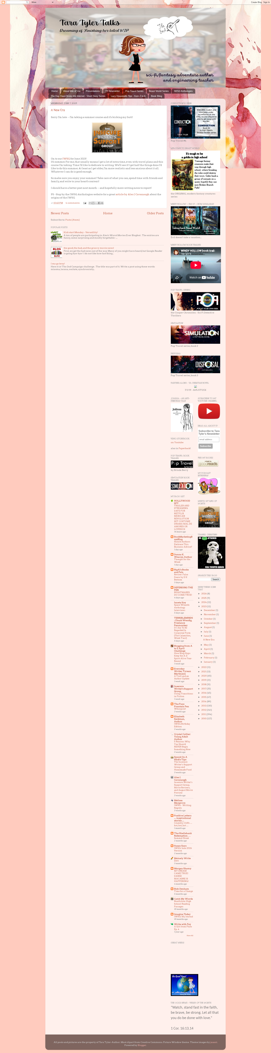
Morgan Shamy (182, 868)
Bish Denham (181, 889)
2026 (204, 593)
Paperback (184, 448)
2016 (204, 693)
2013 (204, 705)
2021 (204, 671)
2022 (204, 667)
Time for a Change (183, 891)
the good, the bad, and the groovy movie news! (89, 248)
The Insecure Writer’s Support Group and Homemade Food (183, 766)
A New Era (58, 110)
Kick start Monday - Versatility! (81, 232)
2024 (204, 602)
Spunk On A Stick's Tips (180, 758)
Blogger (142, 1045)
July (206, 631)
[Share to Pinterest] (102, 203)
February (209, 657)
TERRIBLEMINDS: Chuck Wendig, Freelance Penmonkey (183, 622)
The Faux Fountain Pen (181, 705)
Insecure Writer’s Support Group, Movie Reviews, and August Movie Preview (183, 787)
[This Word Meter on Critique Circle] (195, 387)
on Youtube (177, 442)
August (208, 627)
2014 (204, 701)
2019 (204, 680)
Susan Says (180, 845)
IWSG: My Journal (183, 916)
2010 (204, 718)
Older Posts (155, 213)
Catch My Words (183, 899)
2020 (204, 676)
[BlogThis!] (93, 203)
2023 (204, 606)
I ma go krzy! (58, 263)
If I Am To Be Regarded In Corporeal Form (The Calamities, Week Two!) (182, 633)
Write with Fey (182, 924)
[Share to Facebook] (99, 203)
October (208, 619)
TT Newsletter (112, 91)
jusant (213, 1042)
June (206, 636)
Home (54, 91)
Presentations (93, 91)
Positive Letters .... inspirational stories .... (182, 818)
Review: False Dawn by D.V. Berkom (181, 577)
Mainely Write (182, 858)
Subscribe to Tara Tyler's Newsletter (209, 432)
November (210, 614)
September (210, 623)
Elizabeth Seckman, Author (179, 719)
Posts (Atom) (72, 220)
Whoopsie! (180, 709)
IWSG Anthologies (183, 91)
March (208, 653)
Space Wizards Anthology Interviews (181, 607)
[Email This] (90, 203)
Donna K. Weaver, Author (183, 555)
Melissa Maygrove (179, 801)
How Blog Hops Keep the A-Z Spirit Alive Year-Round (183, 657)
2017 (204, 688)
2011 (203, 714)
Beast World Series (159, 91)
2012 (204, 710)
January (208, 662)
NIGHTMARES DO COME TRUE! (183, 593)
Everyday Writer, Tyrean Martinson (182, 671)
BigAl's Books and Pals (181, 570)
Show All (190, 936)
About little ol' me (71, 91)
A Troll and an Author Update (181, 677)
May (206, 645)
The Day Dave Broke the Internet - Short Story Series (78, 96)
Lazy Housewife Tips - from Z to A (128, 96)
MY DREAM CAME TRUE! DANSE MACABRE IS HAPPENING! (181, 876)
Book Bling (156, 96)
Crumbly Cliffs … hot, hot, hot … (183, 824)
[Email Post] (84, 203)
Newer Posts (60, 213)
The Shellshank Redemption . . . (183, 834)
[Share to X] (96, 203)
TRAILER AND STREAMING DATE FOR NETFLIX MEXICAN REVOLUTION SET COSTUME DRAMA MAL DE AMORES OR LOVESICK (183, 517)
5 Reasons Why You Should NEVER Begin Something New (182, 745)
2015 (204, 697)
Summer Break (181, 838)
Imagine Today (182, 914)
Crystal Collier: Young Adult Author (182, 736)
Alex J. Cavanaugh (180, 778)
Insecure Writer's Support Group (183, 689)
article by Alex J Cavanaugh (132, 194)
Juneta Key (180, 602)
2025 (204, 598)
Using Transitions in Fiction (183, 695)
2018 (204, 684)
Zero (176, 861)
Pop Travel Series (134, 91)
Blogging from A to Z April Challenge (183, 648)
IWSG (66, 158)
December (210, 610)
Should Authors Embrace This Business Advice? (183, 544)
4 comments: (73, 203)
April (207, 649)
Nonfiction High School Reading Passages (182, 904)
